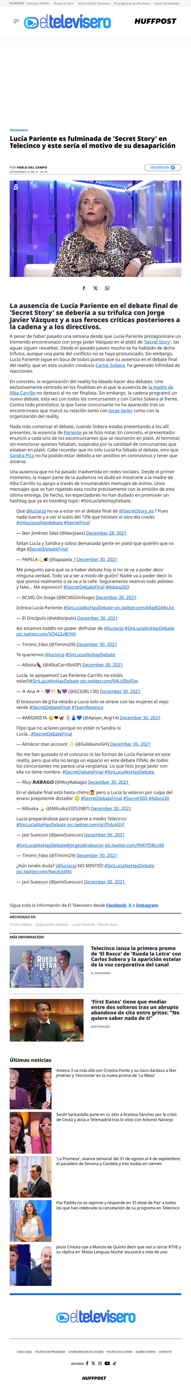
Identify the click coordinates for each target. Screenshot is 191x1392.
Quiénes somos (146, 1351)
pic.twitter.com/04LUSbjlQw (109, 681)
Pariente (72, 432)
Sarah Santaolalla (166, 3)
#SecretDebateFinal (47, 549)
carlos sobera (21, 924)
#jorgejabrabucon (85, 845)
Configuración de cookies (86, 1351)
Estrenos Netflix (38, 3)
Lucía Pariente (83, 924)
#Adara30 (159, 798)
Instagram (147, 905)
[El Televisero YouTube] (107, 1364)
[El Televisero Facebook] (87, 1363)
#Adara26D (117, 587)
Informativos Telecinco (94, 3)
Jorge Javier (120, 411)
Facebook (116, 905)
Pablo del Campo (32, 167)
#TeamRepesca (87, 707)
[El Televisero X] (93, 1363)
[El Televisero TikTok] (114, 1364)
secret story (108, 924)
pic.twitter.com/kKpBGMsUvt (144, 608)
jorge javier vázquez (52, 924)
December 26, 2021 (116, 598)
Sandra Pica (22, 456)
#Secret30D (135, 798)
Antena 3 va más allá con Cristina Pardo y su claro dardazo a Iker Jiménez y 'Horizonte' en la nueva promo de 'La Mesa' (116, 1073)
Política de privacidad (50, 1351)
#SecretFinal (77, 523)
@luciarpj (36, 511)
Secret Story (157, 342)
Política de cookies (120, 1351)
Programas (19, 130)
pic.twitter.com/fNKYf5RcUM (134, 845)
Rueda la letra (64, 3)
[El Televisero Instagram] (100, 1364)
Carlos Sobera (110, 365)
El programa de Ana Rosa (132, 3)
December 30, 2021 (97, 560)
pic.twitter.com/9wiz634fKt (44, 872)
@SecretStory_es (136, 511)
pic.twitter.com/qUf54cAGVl (95, 825)
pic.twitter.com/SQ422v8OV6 (46, 634)
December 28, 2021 (106, 533)
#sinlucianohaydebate (39, 523)
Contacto (165, 1351)
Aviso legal (24, 1351)
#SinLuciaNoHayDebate (88, 608)
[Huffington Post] (155, 21)
